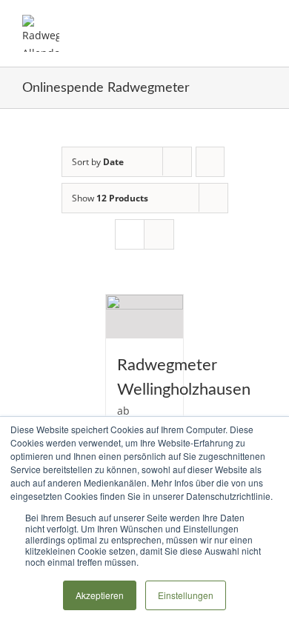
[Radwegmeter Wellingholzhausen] (145, 316)
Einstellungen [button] (185, 595)
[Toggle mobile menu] (261, 22)
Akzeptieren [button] (100, 595)
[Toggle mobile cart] (234, 22)
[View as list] (158, 234)
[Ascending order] (210, 162)
